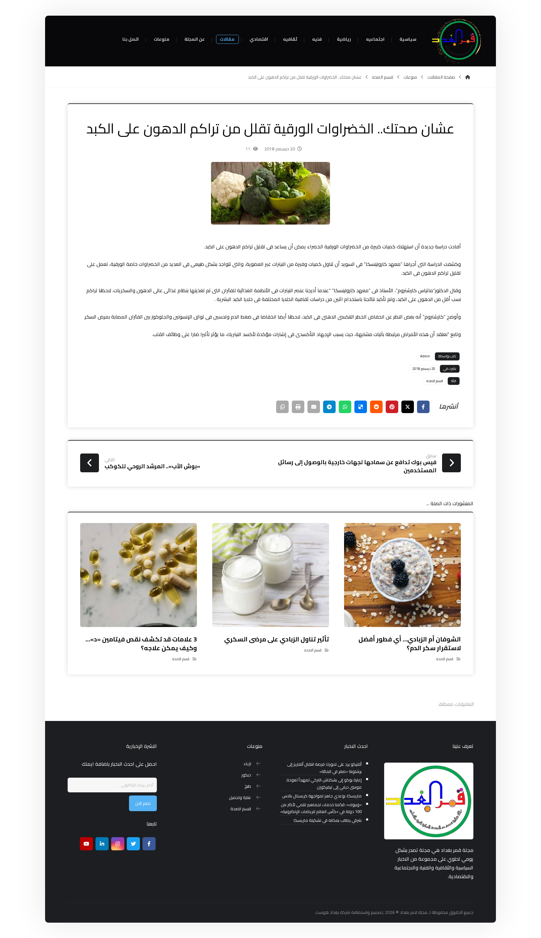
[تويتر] (133, 843)
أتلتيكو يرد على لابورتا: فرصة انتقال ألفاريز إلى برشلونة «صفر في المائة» (324, 768)
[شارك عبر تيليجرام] (329, 407)
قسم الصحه (434, 381)
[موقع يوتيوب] (86, 843)
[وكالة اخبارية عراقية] (456, 40)
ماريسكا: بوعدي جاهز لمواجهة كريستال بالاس (322, 796)
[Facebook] (149, 843)
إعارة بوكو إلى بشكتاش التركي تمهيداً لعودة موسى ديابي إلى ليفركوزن (324, 783)
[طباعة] (298, 407)
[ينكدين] (102, 843)
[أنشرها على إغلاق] (407, 407)
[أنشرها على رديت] (376, 407)
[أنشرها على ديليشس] (360, 407)
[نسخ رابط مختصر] (282, 407)
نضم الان (143, 803)
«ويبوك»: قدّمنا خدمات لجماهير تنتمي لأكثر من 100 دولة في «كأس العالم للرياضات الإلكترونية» (321, 808)
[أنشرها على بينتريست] (392, 407)
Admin (425, 356)
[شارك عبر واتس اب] (345, 407)
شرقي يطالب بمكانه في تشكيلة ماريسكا (328, 820)
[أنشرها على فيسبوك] (423, 407)
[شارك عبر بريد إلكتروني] (313, 407)
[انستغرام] (117, 843)
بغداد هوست (327, 912)
